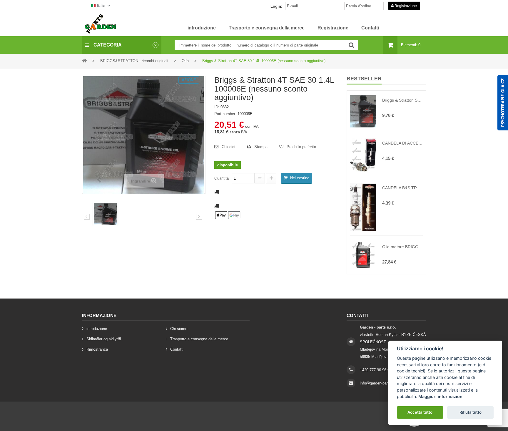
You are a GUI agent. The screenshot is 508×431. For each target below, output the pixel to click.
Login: (276, 6)
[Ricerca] (351, 45)
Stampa (261, 147)
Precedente (87, 217)
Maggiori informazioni (441, 396)
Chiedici (228, 147)
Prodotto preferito (301, 147)
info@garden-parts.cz (378, 383)
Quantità (221, 178)
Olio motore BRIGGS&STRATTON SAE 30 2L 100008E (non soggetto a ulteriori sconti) (402, 246)
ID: (216, 107)
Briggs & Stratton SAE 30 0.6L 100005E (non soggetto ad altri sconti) (402, 100)
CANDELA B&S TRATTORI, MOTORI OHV (402, 187)
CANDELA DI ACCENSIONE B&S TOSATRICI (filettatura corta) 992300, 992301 (402, 143)
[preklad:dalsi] (199, 217)
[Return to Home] (84, 60)
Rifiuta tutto (470, 412)
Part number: (225, 114)
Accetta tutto (419, 412)
